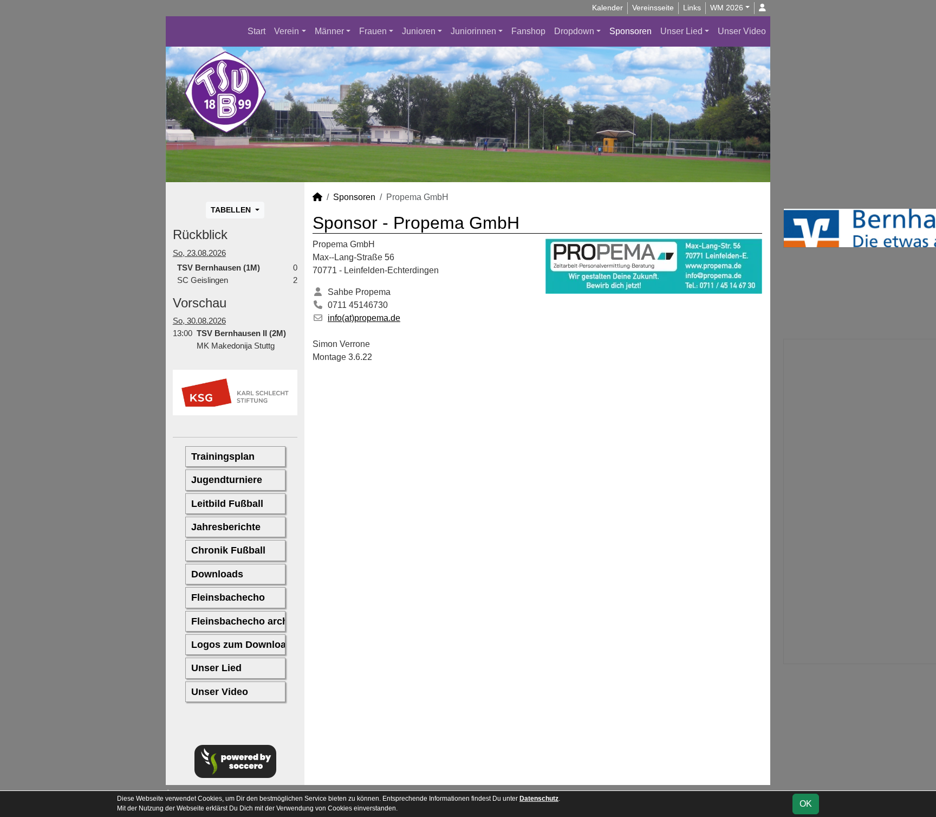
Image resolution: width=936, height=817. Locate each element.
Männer (329, 31)
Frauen (373, 31)
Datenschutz (538, 798)
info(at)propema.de (364, 318)
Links (692, 7)
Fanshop (528, 31)
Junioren (418, 31)
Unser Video (742, 31)
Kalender (607, 7)
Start (256, 31)
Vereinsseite (653, 7)
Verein (286, 31)
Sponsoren (630, 31)
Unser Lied (681, 31)
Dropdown (574, 31)
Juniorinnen (473, 31)
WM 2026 (726, 7)
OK (806, 803)
